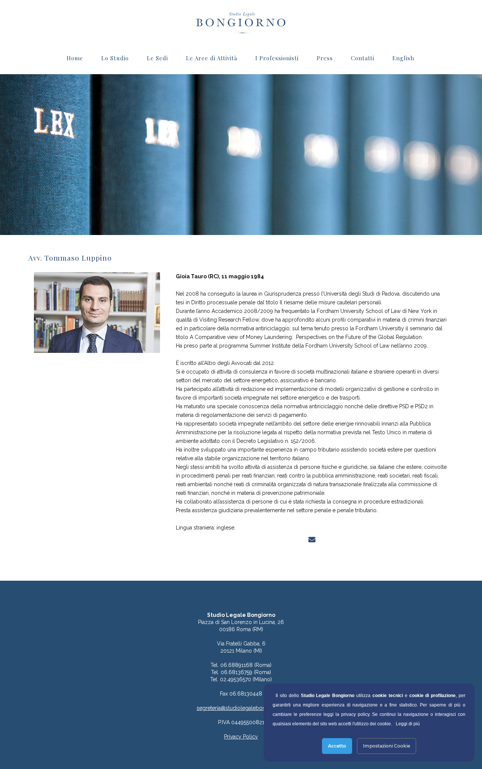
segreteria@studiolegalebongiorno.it (241, 708)
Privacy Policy (241, 737)
